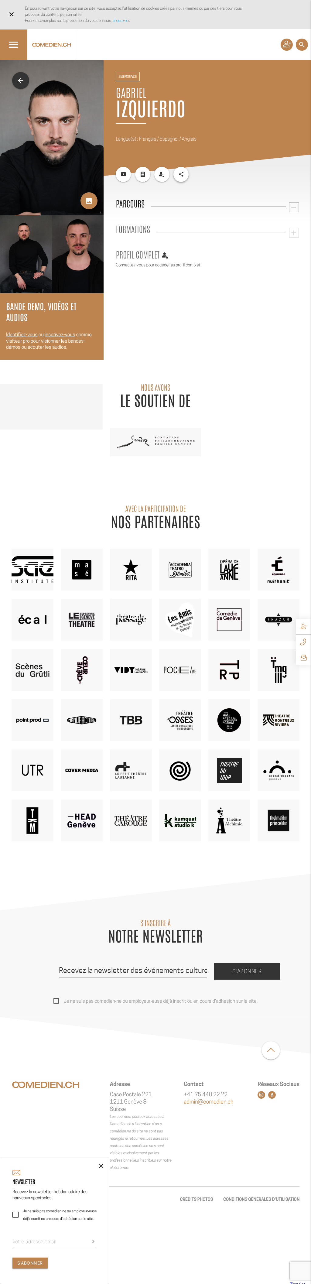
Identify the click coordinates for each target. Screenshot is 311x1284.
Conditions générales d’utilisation (261, 1199)
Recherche (302, 44)
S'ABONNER (30, 1262)
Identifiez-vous (22, 334)
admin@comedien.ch (208, 1102)
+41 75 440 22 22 (205, 1094)
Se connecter (287, 45)
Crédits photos (196, 1199)
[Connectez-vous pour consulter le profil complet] (161, 174)
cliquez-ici (121, 20)
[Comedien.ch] (51, 44)
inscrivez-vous (60, 334)
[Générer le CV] (142, 174)
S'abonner (247, 971)
